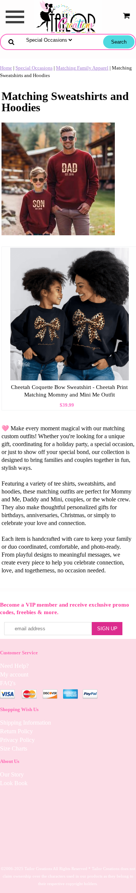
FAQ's (7, 683)
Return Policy (16, 731)
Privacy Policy (17, 740)
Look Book (14, 783)
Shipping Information (25, 722)
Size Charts (13, 748)
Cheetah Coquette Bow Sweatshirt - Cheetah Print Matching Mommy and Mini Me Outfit (69, 391)
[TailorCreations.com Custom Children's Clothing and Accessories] (68, 16)
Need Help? (14, 666)
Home (6, 68)
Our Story (12, 774)
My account (14, 674)
